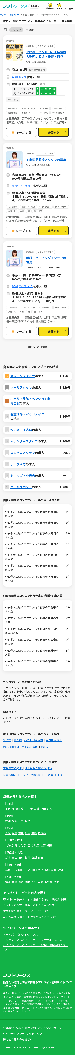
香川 (47, 870)
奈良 (34, 833)
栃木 (43, 809)
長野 (40, 857)
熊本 (27, 882)
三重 (21, 821)
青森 (17, 845)
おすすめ (16, 30)
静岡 (14, 821)
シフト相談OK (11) (34, 775)
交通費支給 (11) (13, 768)
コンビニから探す (14, 917)
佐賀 (14, 882)
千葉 (30, 809)
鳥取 (8, 870)
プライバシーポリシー (50, 1028)
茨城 (36, 809)
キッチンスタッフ (22, 376)
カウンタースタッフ (24, 441)
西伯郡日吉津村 (33, 740)
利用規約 (30, 1028)
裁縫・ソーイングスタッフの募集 (46, 260)
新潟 (8, 857)
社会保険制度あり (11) (38, 768)
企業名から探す (12, 911)
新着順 (30, 30)
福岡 (8, 882)
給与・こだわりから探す (40, 905)
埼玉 (23, 809)
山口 (34, 870)
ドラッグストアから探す (42, 917)
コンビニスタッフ (22, 452)
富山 (14, 857)
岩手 (23, 845)
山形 (43, 845)
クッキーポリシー (14, 1033)
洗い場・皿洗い (21, 429)
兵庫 (14, 833)
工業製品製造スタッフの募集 (46, 159)
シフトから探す (12, 905)
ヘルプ (19, 1028)
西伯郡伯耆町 (26, 185)
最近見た (50, 8)
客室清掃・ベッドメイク (27, 414)
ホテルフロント (21, 487)
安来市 (44, 747)
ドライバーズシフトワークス (20, 934)
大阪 (8, 833)
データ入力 (18, 464)
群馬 (49, 809)
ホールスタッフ (21, 387)
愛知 (8, 821)
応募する (53, 132)
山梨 (34, 857)
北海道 (9, 845)
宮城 (30, 845)
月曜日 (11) (55, 775)
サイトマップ (34, 1033)
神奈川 (16, 809)
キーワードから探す (37, 911)
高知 (60, 870)
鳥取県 (15, 77)
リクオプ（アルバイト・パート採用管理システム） (34, 940)
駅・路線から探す (38, 899)
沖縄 (56, 882)
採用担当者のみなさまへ (18, 1039)
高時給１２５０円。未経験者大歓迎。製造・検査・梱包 (46, 54)
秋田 (36, 845)
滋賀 (27, 833)
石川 (21, 857)
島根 (14, 870)
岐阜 (27, 821)
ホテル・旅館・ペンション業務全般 (30, 400)
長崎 (21, 882)
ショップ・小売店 (22, 475)
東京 (8, 809)
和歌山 (42, 833)
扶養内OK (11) (12, 775)
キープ (59, 8)
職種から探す (60, 899)
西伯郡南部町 (11, 747)
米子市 (22, 77)
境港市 (18, 740)
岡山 (21, 870)
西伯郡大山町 (26, 286)
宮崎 (40, 882)
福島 (49, 845)
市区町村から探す (14, 899)
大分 (34, 882)
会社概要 (8, 1028)
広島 (27, 870)
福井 (27, 857)
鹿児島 (48, 882)
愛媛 (53, 870)
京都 (21, 833)
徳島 (40, 870)
